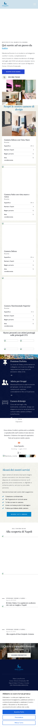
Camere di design (18, 401)
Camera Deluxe (10, 251)
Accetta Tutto (19, 712)
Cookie (26, 683)
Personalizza (19, 717)
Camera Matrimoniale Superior (17, 306)
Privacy (21, 683)
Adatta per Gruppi (18, 381)
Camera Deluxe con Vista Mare (17, 140)
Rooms (6, 142)
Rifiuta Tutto (19, 723)
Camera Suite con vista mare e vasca (16, 196)
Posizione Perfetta (18, 361)
